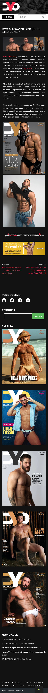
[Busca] (43, 17)
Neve (4, 690)
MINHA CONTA (8, 686)
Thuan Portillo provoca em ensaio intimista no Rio (21, 648)
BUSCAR (38, 316)
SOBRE (5, 683)
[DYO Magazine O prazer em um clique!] (11, 7)
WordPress (20, 690)
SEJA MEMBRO (34, 686)
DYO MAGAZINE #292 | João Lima (16, 639)
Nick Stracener (9, 57)
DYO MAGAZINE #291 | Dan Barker (16, 659)
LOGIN (21, 686)
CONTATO (16, 683)
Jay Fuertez (28, 68)
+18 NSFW (38, 683)
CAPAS (28, 683)
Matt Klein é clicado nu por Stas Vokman (18, 644)
